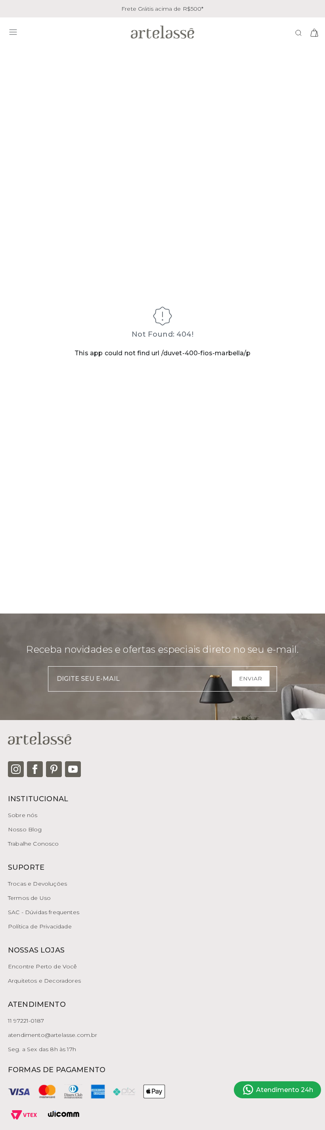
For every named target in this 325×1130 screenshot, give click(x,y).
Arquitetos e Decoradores (44, 980)
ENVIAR (250, 678)
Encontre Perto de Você (42, 966)
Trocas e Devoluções (37, 883)
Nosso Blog (25, 829)
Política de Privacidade (40, 926)
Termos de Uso (29, 897)
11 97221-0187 (26, 1020)
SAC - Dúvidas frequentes (43, 912)
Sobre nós (22, 815)
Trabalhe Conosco (33, 843)
